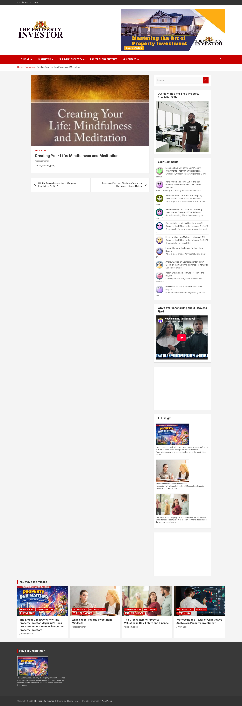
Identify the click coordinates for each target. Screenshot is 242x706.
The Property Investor (44, 701)
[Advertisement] (182, 388)
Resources (40, 150)
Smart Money (150, 609)
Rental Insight (27, 613)
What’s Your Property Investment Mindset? (172, 484)
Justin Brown (172, 273)
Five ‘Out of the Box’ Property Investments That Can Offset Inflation (183, 185)
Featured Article (45, 609)
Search (206, 80)
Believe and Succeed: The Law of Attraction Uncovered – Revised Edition (122, 185)
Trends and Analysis (135, 613)
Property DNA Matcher (103, 59)
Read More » (172, 488)
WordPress (107, 701)
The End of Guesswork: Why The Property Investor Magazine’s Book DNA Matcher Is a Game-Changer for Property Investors (41, 625)
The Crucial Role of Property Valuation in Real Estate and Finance (181, 517)
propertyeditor (42, 161)
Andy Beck (182, 627)
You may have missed (33, 582)
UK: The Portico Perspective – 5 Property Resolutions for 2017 (57, 185)
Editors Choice (27, 609)
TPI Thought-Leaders (82, 613)
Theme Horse (73, 701)
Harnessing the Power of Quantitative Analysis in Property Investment (199, 621)
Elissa (168, 168)
